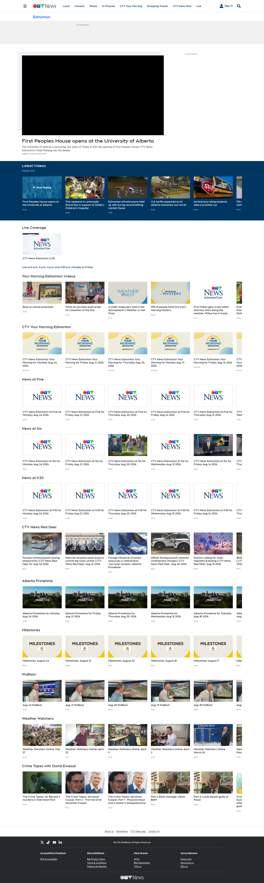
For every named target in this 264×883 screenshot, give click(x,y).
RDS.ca (184, 866)
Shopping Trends (157, 6)
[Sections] (25, 6)
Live (198, 6)
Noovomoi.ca (187, 862)
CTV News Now (182, 6)
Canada (79, 6)
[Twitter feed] (42, 842)
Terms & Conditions (96, 862)
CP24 (136, 859)
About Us (109, 831)
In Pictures (108, 6)
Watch (93, 6)
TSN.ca (137, 866)
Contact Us (154, 831)
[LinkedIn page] (60, 842)
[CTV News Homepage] (44, 6)
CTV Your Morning (131, 6)
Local (66, 6)
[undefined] (42, 193)
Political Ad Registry (97, 866)
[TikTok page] (48, 842)
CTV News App (138, 831)
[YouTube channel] (54, 842)
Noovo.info (186, 859)
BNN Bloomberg (142, 862)
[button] (236, 195)
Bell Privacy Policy (96, 859)
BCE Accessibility (48, 859)
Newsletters (122, 831)
